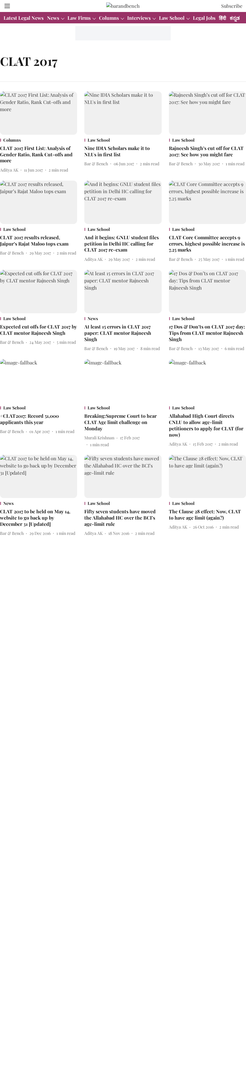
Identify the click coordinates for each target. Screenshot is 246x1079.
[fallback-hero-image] (38, 113)
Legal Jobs (204, 18)
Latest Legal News (24, 18)
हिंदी (222, 18)
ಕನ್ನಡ (235, 18)
